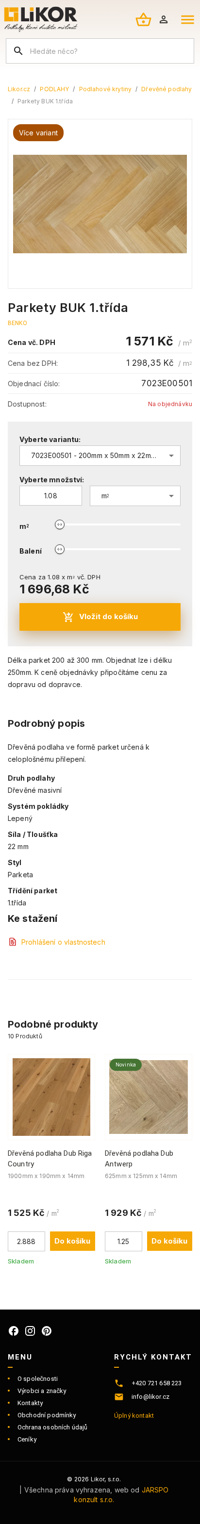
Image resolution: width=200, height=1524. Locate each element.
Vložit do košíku (108, 616)
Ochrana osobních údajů (52, 1427)
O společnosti (37, 1378)
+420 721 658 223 (157, 1383)
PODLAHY (54, 89)
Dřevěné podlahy (166, 89)
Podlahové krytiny (105, 89)
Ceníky (26, 1439)
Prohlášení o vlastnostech (63, 942)
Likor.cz (19, 89)
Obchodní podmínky (46, 1415)
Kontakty (30, 1403)
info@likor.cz (150, 1396)
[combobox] (100, 455)
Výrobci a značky (41, 1390)
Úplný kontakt (134, 1415)
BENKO (17, 323)
